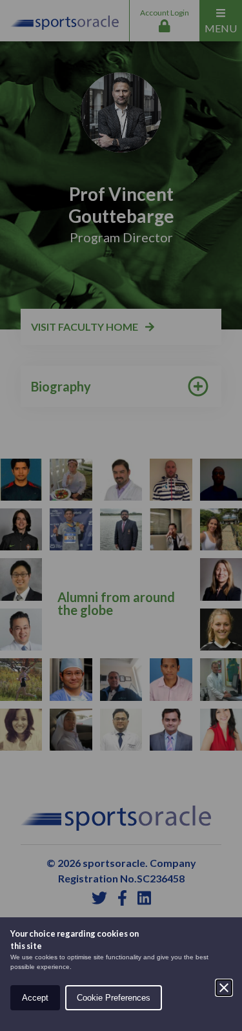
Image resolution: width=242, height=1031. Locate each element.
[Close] (224, 987)
